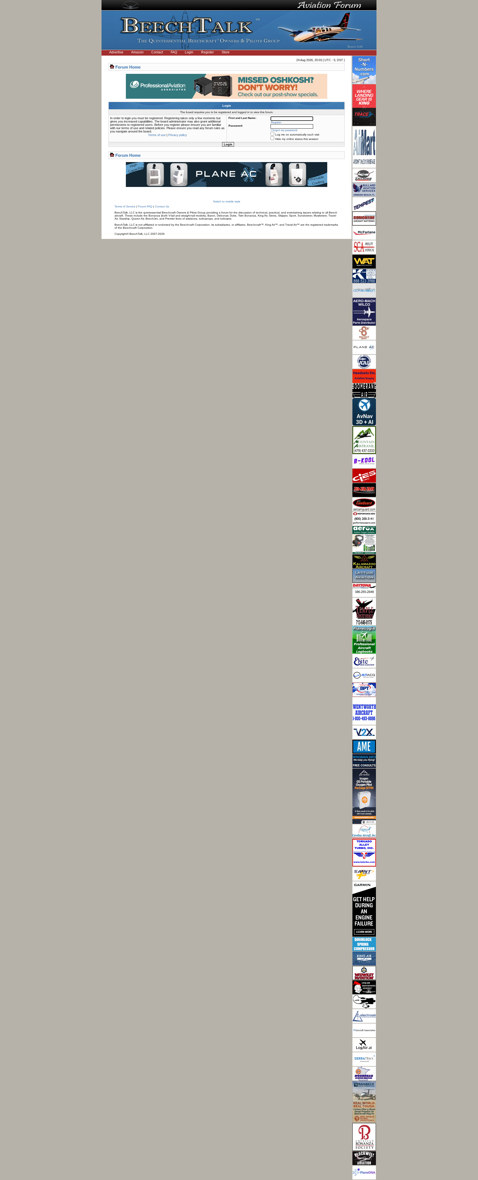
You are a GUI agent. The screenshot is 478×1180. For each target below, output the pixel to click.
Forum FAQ (145, 206)
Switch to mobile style (226, 201)
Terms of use (157, 135)
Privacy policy (177, 135)
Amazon (137, 52)
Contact (157, 52)
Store (226, 52)
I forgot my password (284, 130)
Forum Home (128, 67)
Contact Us (162, 206)
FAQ (174, 52)
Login (189, 52)
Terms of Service (125, 206)
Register (207, 52)
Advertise (116, 52)
